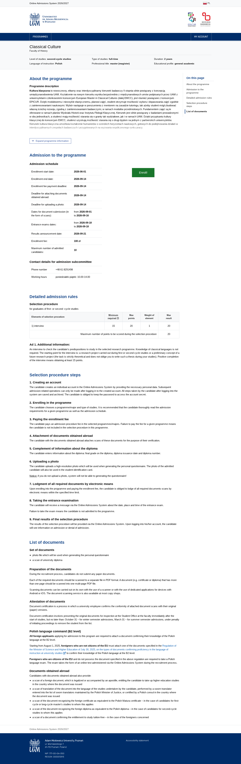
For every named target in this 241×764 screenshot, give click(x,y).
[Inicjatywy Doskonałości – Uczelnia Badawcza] (205, 19)
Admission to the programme (195, 91)
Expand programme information (52, 141)
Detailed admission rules (199, 97)
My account (201, 36)
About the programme (197, 84)
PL (208, 3)
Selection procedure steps (196, 105)
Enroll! (143, 172)
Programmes (40, 36)
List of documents (196, 111)
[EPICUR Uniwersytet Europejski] (192, 19)
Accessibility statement (137, 740)
